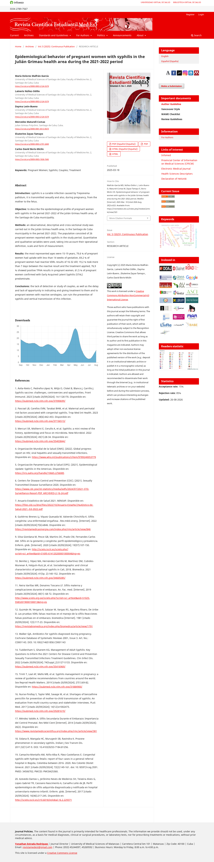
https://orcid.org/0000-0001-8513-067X (32, 129)
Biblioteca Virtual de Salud (187, 2)
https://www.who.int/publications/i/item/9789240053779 (64, 457)
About (140, 35)
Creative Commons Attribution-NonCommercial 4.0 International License (128, 295)
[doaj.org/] (165, 270)
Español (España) (170, 61)
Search (197, 35)
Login (201, 14)
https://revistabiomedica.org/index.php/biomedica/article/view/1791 (54, 626)
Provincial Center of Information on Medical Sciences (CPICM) (179, 162)
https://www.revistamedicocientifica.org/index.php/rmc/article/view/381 (56, 731)
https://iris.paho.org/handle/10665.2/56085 (39, 473)
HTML (115, 153)
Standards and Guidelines (54, 35)
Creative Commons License (62, 852)
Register (190, 14)
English (165, 56)
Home (18, 46)
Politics (101, 35)
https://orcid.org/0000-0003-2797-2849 (32, 144)
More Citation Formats (120, 218)
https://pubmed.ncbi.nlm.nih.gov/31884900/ (57, 686)
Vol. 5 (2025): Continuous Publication (56, 46)
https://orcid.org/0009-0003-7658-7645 (32, 159)
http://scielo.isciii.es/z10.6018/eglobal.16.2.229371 (43, 799)
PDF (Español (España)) (124, 143)
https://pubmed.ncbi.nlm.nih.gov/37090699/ (40, 400)
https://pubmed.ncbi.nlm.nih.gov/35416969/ (40, 666)
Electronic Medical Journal (176, 168)
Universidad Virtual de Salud (155, 2)
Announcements (122, 35)
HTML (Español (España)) (125, 148)
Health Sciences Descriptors (177, 173)
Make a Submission (171, 86)
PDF (145, 143)
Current (14, 35)
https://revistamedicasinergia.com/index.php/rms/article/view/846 (53, 529)
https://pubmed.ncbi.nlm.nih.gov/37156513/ (40, 421)
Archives (29, 35)
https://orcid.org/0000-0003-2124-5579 (32, 86)
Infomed (166, 155)
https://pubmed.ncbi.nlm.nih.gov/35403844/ (40, 441)
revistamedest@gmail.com (37, 847)
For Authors (83, 35)
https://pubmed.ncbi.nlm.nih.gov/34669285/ (40, 577)
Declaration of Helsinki (174, 178)
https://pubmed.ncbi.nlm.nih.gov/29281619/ (40, 711)
